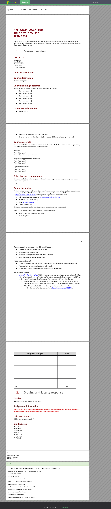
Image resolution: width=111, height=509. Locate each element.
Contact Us (65, 507)
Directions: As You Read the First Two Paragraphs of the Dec (24, 471)
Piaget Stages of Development (15, 494)
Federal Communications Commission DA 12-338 (21, 497)
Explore (25, 2)
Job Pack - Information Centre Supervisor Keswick (21, 487)
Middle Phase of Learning (14, 474)
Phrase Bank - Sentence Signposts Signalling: (20, 481)
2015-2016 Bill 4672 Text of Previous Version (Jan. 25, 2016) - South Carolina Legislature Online (33, 468)
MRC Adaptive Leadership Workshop (17, 479)
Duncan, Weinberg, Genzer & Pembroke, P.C (19, 489)
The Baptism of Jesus (13, 476)
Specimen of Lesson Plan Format (16, 492)
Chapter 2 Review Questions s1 (16, 484)
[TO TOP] (55, 504)
